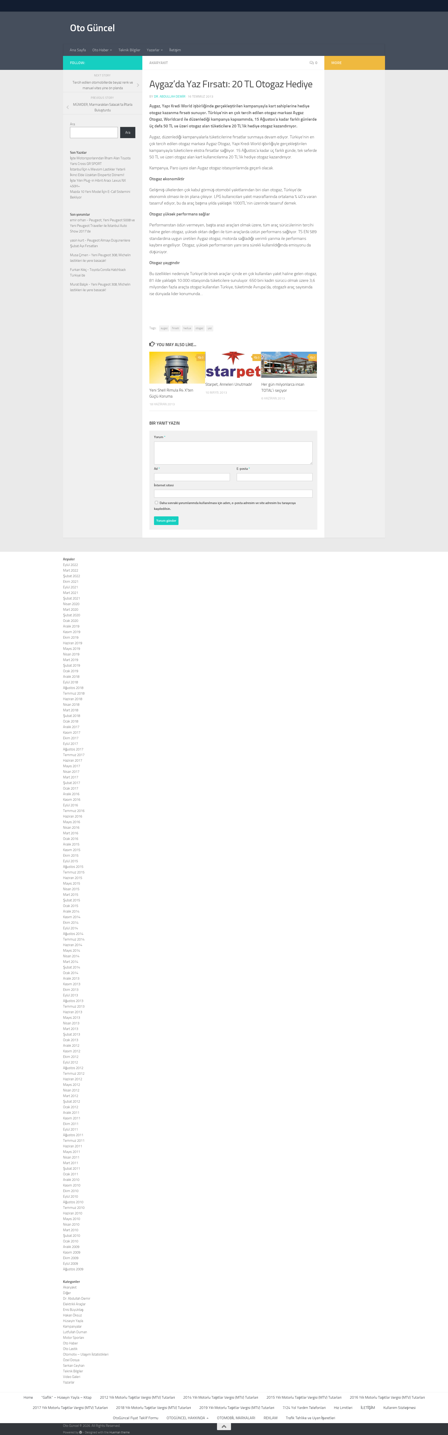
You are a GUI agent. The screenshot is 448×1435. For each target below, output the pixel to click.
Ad (157, 469)
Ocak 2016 (70, 839)
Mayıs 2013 (71, 1018)
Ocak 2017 (70, 788)
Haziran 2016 (72, 816)
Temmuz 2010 (73, 1208)
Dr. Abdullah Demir (76, 1298)
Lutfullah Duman (75, 1332)
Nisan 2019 (71, 654)
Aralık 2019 (71, 626)
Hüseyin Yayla (73, 1321)
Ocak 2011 (70, 1174)
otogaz (199, 328)
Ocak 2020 (70, 621)
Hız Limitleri (343, 1407)
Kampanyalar (72, 1326)
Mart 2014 (70, 962)
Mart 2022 (70, 570)
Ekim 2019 (70, 637)
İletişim (175, 50)
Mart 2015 (70, 895)
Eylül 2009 (70, 1263)
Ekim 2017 (70, 738)
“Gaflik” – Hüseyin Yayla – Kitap (66, 1397)
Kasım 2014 (71, 917)
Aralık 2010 (71, 1180)
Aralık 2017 (71, 727)
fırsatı (175, 328)
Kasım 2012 (71, 1051)
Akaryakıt (158, 63)
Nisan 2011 (71, 1157)
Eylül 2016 (70, 805)
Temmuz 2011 (73, 1140)
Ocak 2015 (70, 906)
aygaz (164, 328)
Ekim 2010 (70, 1191)
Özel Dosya (71, 1360)
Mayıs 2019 (71, 649)
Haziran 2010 (72, 1213)
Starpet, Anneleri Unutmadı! (228, 384)
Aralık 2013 (71, 978)
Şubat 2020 (71, 615)
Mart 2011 (70, 1163)
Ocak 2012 (70, 1107)
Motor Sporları (73, 1338)
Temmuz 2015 (73, 872)
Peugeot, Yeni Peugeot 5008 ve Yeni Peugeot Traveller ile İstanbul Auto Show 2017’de (102, 225)
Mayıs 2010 (71, 1219)
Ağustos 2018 (73, 688)
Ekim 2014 (70, 922)
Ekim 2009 (70, 1258)
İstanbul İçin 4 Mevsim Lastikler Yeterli (97, 169)
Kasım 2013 (71, 984)
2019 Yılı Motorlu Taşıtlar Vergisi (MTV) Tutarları (236, 1407)
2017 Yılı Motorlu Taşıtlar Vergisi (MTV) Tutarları (70, 1407)
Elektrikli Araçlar (74, 1304)
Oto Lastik (70, 1349)
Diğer (67, 1293)
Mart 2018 (70, 710)
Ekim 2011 (70, 1124)
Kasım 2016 (71, 800)
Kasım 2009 (71, 1252)
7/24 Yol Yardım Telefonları (304, 1407)
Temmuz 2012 (73, 1073)
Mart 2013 (70, 1029)
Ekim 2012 (70, 1057)
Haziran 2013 (72, 1012)
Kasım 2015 (71, 850)
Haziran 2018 (72, 699)
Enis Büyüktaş (73, 1310)
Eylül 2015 (70, 861)
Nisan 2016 (71, 827)
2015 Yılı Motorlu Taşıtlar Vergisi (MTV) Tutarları (303, 1397)
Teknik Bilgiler (129, 50)
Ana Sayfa (78, 50)
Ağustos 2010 (73, 1202)
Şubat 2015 (71, 900)
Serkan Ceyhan (73, 1365)
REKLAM (270, 1418)
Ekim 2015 (70, 855)
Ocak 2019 (70, 671)
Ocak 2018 (70, 721)
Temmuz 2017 (73, 755)
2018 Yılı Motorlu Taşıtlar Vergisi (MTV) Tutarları (153, 1407)
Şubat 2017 (71, 783)
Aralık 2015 (71, 844)
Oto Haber (100, 50)
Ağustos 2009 (73, 1269)
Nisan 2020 (71, 604)
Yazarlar (153, 50)
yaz (210, 328)
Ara (72, 124)
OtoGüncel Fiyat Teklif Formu (135, 1418)
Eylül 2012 (70, 1062)
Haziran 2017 (72, 760)
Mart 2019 (70, 660)
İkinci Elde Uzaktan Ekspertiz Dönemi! (97, 175)
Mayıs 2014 (71, 950)
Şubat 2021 (71, 598)
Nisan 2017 (71, 772)
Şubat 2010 (71, 1236)
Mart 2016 (70, 833)
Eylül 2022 (70, 565)
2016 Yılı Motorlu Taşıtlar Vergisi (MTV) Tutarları (387, 1397)
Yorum (159, 437)
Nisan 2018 (71, 704)
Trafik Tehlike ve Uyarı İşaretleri (310, 1418)
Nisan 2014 (71, 956)
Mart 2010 (70, 1230)
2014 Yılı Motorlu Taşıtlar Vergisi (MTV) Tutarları (220, 1397)
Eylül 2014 (70, 928)
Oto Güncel (92, 28)
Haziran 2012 (72, 1079)
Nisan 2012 (71, 1090)
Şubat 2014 (71, 967)
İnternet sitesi (164, 485)
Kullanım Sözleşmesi (399, 1407)
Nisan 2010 (71, 1224)
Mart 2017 (70, 777)
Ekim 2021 (70, 581)
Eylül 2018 (70, 682)
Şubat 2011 (71, 1168)
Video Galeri (71, 1377)
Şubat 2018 (71, 716)
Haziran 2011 (72, 1146)
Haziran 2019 (72, 643)
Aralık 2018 (71, 677)
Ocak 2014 (70, 973)
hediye (187, 328)
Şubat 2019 (71, 665)
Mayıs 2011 (71, 1152)
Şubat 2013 (71, 1034)
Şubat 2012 (71, 1101)
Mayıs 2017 (71, 766)
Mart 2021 (70, 593)
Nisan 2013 (71, 1023)
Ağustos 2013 (73, 1001)
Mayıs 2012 (71, 1085)
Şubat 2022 (71, 576)
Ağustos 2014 (73, 934)
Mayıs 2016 (71, 822)
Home (28, 1397)
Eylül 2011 (70, 1129)
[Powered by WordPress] (80, 1432)
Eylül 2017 (70, 744)
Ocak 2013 (70, 1040)
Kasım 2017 (71, 732)
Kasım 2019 (71, 632)
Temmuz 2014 (73, 939)
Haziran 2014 (72, 945)
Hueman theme (119, 1432)
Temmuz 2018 (73, 693)
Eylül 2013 (70, 995)
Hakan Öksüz (72, 1315)
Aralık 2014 (71, 911)
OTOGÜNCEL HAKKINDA (186, 1418)
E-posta (243, 469)
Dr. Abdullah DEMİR (170, 97)
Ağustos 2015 (73, 867)
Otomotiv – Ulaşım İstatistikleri (85, 1354)
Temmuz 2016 (73, 811)
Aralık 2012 (71, 1045)
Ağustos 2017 (73, 749)
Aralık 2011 (71, 1113)
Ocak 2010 (70, 1241)
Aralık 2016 (71, 794)
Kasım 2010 (71, 1185)
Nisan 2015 (71, 889)
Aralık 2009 (71, 1247)
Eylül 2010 (70, 1196)
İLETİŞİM (368, 1407)
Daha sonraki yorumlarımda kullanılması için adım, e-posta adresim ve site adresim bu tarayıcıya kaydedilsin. (225, 506)
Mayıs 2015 (71, 883)
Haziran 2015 (72, 878)
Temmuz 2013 (73, 1006)
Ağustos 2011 (73, 1135)
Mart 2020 (70, 609)
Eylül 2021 (70, 587)
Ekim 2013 (70, 990)
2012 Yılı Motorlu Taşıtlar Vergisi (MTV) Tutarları (137, 1397)
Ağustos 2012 (73, 1068)
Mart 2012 (70, 1096)
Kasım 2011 (71, 1118)
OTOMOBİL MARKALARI (236, 1418)
